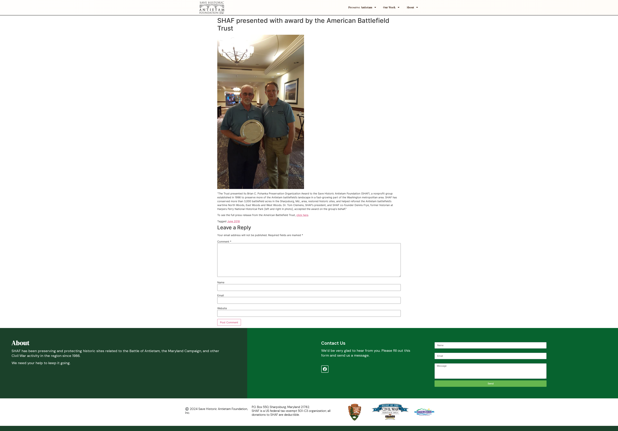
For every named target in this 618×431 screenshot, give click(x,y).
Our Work (389, 7)
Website (222, 308)
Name (220, 282)
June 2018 (233, 221)
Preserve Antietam (360, 7)
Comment (224, 241)
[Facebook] (324, 369)
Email (220, 295)
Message (440, 362)
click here (302, 215)
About (410, 7)
